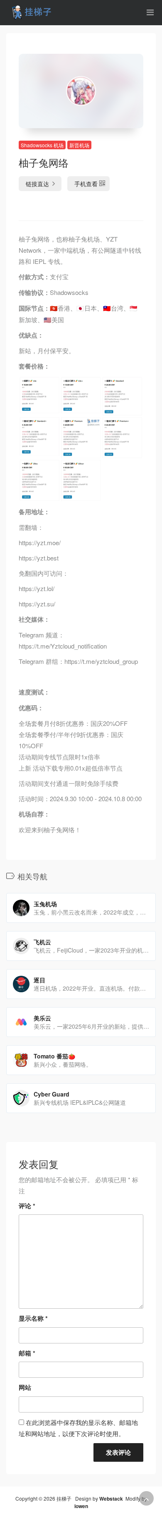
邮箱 (27, 1353)
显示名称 (33, 1318)
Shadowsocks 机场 (42, 144)
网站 (25, 1387)
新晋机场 (79, 144)
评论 (27, 1205)
